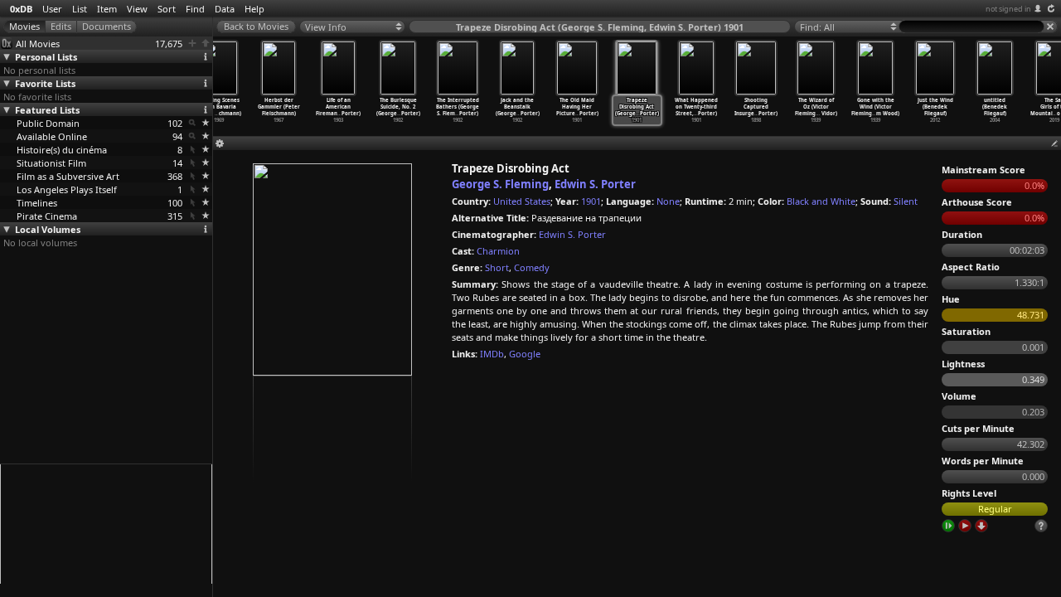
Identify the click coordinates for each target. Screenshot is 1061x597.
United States (521, 201)
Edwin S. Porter (595, 184)
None (668, 201)
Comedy (532, 267)
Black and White (821, 201)
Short (497, 267)
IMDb (492, 353)
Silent (906, 201)
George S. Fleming (500, 184)
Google (524, 353)
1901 (591, 201)
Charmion (498, 251)
